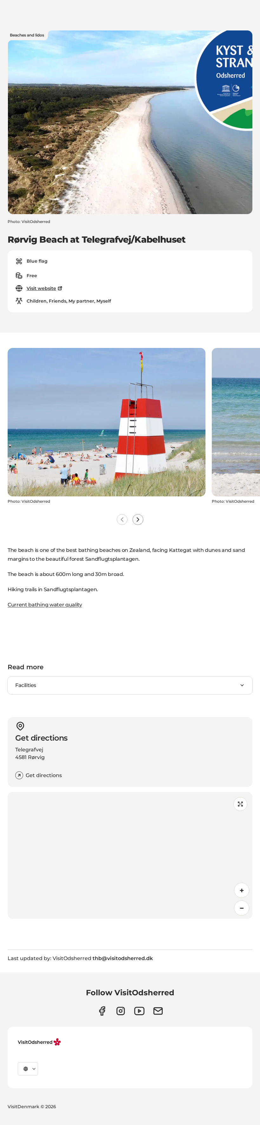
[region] (130, 855)
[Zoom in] (241, 890)
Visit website (41, 288)
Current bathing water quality (45, 605)
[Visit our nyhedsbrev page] (158, 1011)
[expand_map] (240, 804)
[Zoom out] (241, 908)
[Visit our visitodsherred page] (101, 1011)
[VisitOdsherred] (40, 1042)
